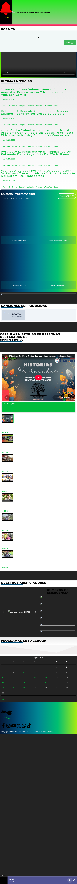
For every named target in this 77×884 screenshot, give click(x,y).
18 (14, 682)
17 (3, 682)
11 (13, 677)
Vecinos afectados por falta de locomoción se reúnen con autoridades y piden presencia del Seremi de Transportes (38, 173)
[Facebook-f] (3, 725)
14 (46, 677)
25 (14, 688)
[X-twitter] (18, 725)
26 (24, 688)
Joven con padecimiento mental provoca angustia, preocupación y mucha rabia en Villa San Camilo (35, 92)
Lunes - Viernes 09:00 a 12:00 (58, 241)
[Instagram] (8, 725)
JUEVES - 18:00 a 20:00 (19, 241)
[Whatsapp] (24, 725)
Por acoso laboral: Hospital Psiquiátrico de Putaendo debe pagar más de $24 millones (36, 153)
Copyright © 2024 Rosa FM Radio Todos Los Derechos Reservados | (27, 732)
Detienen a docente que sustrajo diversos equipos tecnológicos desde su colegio (35, 112)
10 (3, 677)
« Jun (3, 699)
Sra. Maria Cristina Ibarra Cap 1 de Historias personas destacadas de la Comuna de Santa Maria (36, 410)
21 (46, 682)
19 (24, 682)
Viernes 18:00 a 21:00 (19, 285)
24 (3, 688)
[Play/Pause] (69, 880)
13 (35, 677)
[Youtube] (13, 725)
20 (35, 682)
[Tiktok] (29, 725)
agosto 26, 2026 (8, 99)
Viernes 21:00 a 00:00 (57, 285)
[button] (3, 612)
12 (24, 677)
